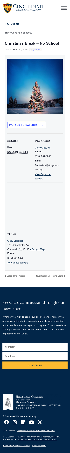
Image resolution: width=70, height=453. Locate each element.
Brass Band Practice (16, 275)
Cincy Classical (42, 147)
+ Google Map (37, 249)
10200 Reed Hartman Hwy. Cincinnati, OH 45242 (38, 437)
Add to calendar (27, 124)
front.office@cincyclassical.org (16, 445)
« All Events (12, 24)
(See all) (37, 49)
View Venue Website (17, 262)
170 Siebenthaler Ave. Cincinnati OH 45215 (36, 430)
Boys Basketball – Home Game (49, 275)
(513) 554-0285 (39, 445)
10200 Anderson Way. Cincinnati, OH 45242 (37, 439)
